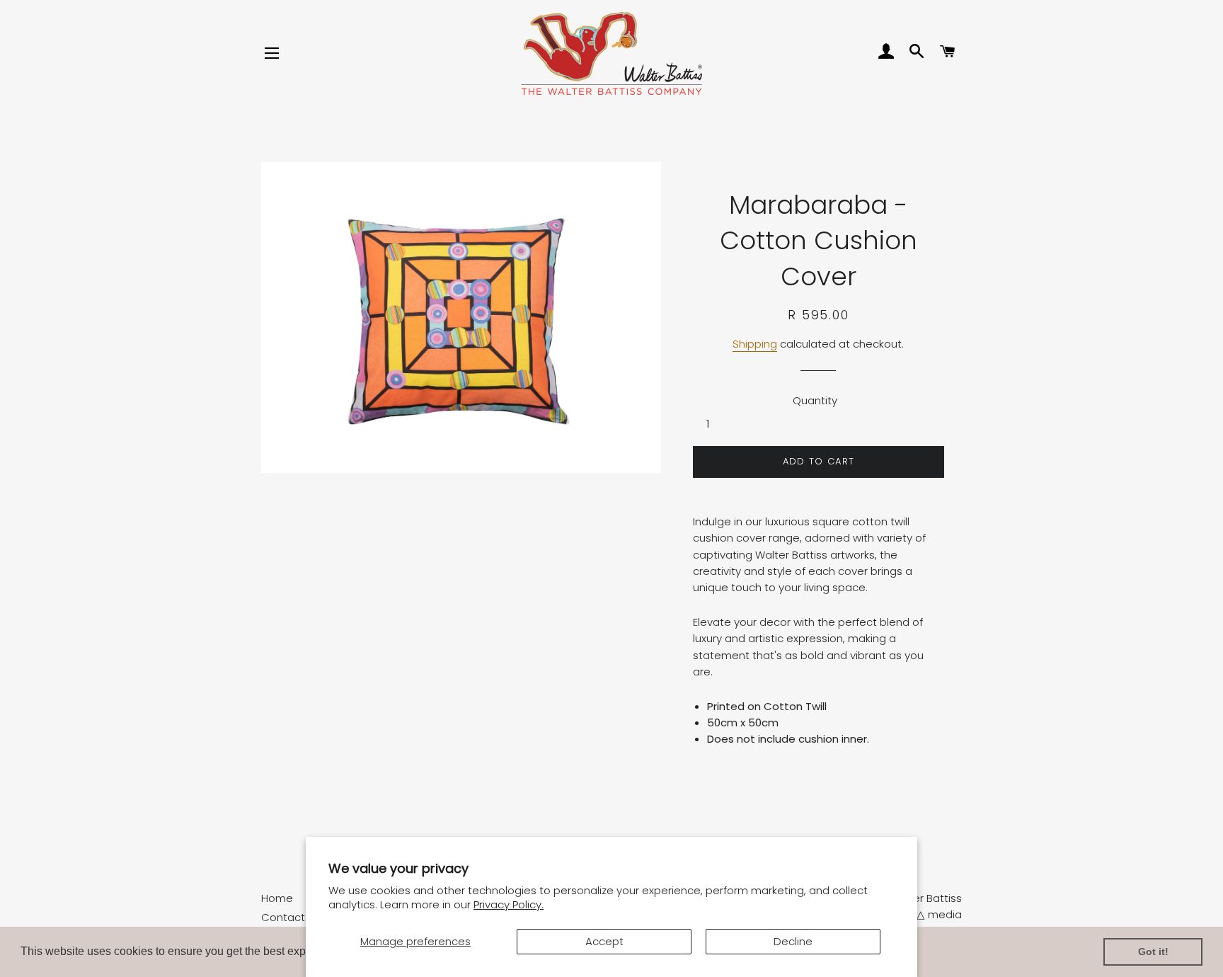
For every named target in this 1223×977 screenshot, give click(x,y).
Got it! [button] (1153, 951)
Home (277, 898)
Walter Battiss (926, 898)
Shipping (755, 343)
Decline (793, 941)
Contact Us (291, 917)
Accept (604, 941)
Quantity (815, 400)
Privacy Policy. (508, 904)
